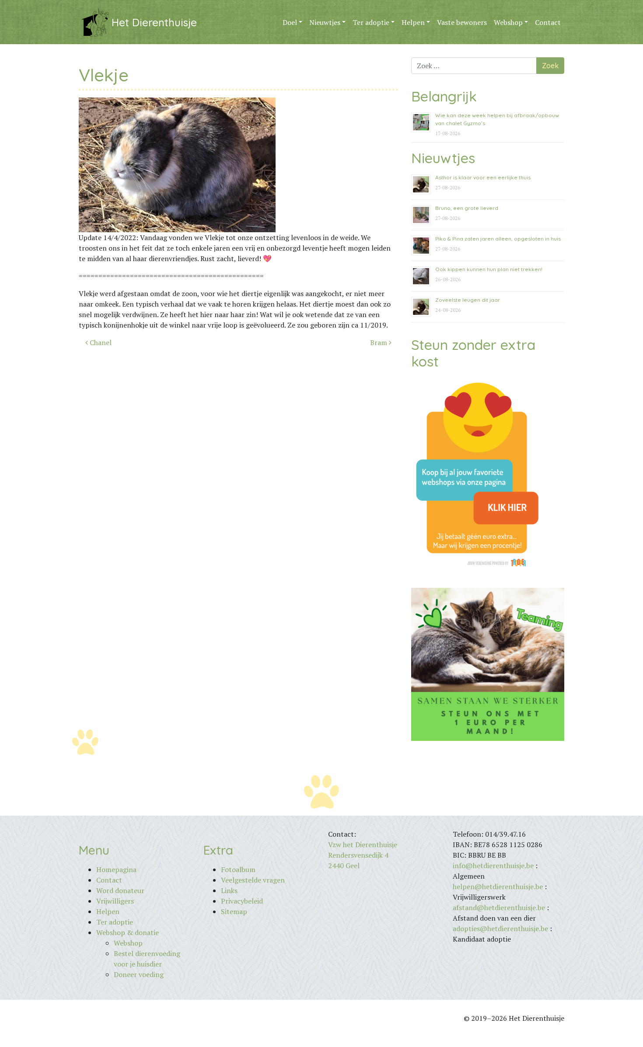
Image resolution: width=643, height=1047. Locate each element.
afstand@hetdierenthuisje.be (499, 907)
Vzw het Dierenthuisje (362, 844)
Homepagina (116, 869)
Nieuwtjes (324, 22)
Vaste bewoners (462, 22)
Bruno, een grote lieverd (466, 208)
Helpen (413, 22)
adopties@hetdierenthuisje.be (500, 928)
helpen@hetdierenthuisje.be (498, 886)
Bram (379, 342)
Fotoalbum (238, 869)
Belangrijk (444, 96)
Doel (290, 22)
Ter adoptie (371, 22)
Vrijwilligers (115, 901)
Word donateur (120, 890)
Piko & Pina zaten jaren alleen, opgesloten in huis (498, 238)
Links (229, 890)
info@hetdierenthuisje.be (494, 865)
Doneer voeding (139, 974)
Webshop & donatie (127, 932)
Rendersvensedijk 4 (358, 855)
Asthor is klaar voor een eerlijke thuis (483, 177)
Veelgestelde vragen (253, 880)
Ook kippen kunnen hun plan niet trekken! (488, 269)
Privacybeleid (242, 901)
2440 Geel (344, 865)
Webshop (508, 22)
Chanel (100, 342)
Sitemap (234, 911)
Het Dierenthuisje (154, 22)
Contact (548, 22)
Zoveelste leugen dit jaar (467, 300)
